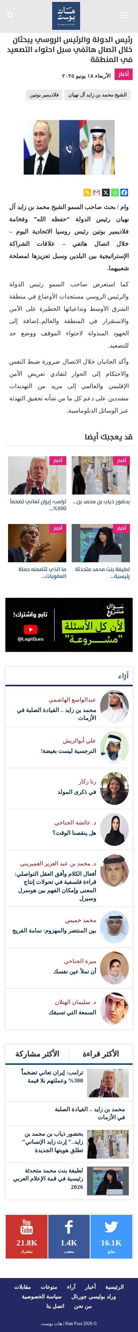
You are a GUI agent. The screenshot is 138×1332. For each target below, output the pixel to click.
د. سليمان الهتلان (75, 1002)
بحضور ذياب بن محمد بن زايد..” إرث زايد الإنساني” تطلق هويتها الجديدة (52, 1142)
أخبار (123, 74)
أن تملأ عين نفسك (74, 971)
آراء (123, 675)
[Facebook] (124, 192)
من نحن (83, 1306)
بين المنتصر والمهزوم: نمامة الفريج (54, 930)
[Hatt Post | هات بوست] (66, 15)
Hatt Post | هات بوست (61, 1323)
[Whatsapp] (115, 192)
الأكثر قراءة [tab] (101, 1054)
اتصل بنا (55, 1306)
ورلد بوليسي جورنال (93, 1296)
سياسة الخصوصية (42, 1296)
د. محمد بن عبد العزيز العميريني (58, 863)
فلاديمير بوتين (44, 95)
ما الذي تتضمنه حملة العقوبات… (42, 573)
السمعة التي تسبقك (72, 1012)
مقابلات (22, 1287)
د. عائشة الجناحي (75, 822)
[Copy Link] (87, 192)
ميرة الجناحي (80, 961)
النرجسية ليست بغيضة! (68, 751)
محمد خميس (80, 920)
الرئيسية (114, 1287)
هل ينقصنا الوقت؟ (74, 833)
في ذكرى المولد (77, 792)
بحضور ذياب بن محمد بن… (101, 501)
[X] (106, 192)
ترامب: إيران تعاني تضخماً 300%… (38, 505)
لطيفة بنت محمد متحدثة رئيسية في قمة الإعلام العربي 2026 (48, 1178)
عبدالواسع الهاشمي (72, 700)
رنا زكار (87, 782)
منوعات (49, 1287)
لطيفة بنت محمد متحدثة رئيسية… (102, 573)
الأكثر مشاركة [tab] (37, 1054)
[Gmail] (96, 192)
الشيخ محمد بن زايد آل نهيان (97, 95)
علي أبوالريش (79, 741)
